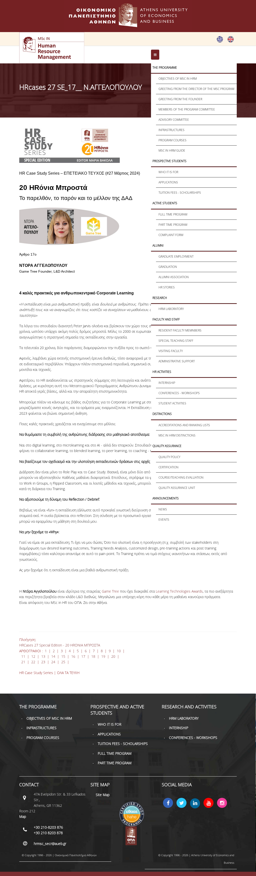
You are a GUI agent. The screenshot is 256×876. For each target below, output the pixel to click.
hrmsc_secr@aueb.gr (50, 843)
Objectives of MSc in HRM (177, 78)
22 (33, 662)
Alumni (158, 245)
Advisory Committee (173, 120)
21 (23, 662)
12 (33, 656)
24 (53, 662)
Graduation (167, 267)
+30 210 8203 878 (48, 832)
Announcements (165, 498)
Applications (168, 182)
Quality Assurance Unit (176, 488)
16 (73, 656)
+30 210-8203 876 (48, 827)
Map (22, 816)
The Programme (164, 67)
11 (23, 656)
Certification (168, 467)
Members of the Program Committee (186, 109)
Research (159, 298)
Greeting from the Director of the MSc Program (196, 89)
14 (53, 656)
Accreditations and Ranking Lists (184, 425)
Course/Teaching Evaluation (181, 477)
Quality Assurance (167, 446)
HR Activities (161, 372)
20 (113, 656)
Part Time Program (172, 225)
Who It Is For (168, 172)
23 (43, 662)
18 (93, 656)
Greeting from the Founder (180, 99)
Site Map (103, 794)
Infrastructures (171, 130)
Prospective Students (169, 161)
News (162, 509)
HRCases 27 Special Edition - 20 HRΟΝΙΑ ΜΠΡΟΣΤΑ (59, 645)
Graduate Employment (176, 256)
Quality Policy (169, 457)
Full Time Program (172, 214)
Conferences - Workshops (179, 393)
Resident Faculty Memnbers (180, 330)
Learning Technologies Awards (179, 591)
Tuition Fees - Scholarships (179, 192)
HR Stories (166, 287)
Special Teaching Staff (175, 341)
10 (119, 650)
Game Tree (111, 591)
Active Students (164, 203)
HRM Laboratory (171, 309)
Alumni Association (173, 277)
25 (63, 662)
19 (103, 656)
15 (63, 656)
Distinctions (162, 414)
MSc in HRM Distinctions (177, 435)
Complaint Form (170, 235)
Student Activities (172, 403)
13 (43, 656)
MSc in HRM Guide (171, 150)
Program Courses (172, 140)
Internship (166, 383)
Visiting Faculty (170, 351)
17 (83, 656)
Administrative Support (176, 361)
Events (163, 519)
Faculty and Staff (166, 319)
